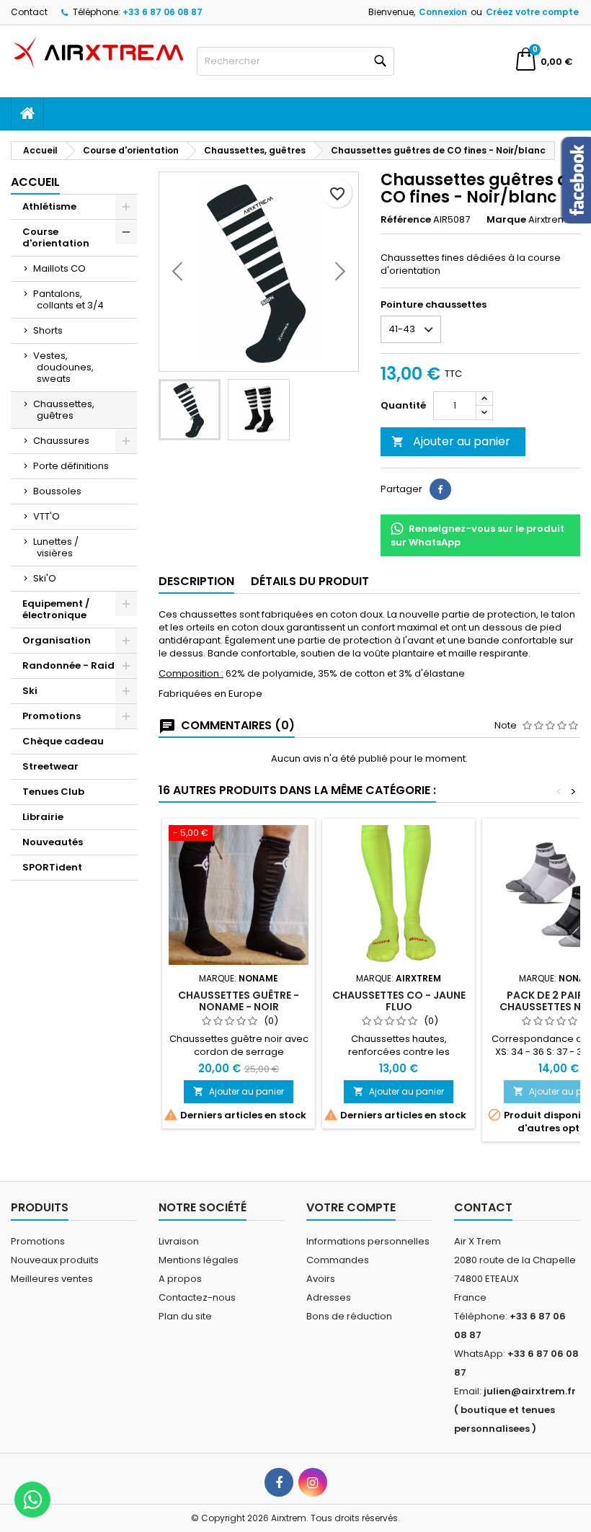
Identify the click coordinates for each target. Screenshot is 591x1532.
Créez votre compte (532, 12)
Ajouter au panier (450, 441)
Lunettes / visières (56, 547)
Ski (29, 691)
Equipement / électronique (55, 609)
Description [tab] (196, 581)
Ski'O (44, 578)
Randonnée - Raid (68, 665)
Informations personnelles (368, 1241)
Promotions (51, 716)
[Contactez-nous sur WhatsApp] (32, 1500)
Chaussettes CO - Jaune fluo (399, 1001)
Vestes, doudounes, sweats (63, 367)
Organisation (56, 640)
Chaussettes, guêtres (63, 409)
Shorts (48, 330)
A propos (180, 1279)
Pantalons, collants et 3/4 (68, 299)
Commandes (337, 1260)
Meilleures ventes (52, 1279)
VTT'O (46, 516)
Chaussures (61, 440)
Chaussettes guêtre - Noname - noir (238, 1001)
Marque (506, 219)
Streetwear (50, 766)
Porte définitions (71, 466)
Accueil (35, 182)
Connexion (443, 12)
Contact (29, 12)
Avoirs (320, 1279)
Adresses (328, 1297)
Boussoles (57, 491)
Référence (406, 219)
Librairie (42, 817)
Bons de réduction (349, 1316)
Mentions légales (199, 1260)
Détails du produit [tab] (310, 581)
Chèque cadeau (63, 741)
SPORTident (52, 867)
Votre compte (351, 1207)
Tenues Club (53, 791)
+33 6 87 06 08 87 (163, 12)
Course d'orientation (55, 237)
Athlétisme (49, 206)
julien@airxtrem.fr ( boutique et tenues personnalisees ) (515, 1409)
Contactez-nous (197, 1297)
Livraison (179, 1241)
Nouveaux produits (55, 1260)
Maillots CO (59, 268)
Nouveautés (52, 842)
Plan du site (185, 1316)
